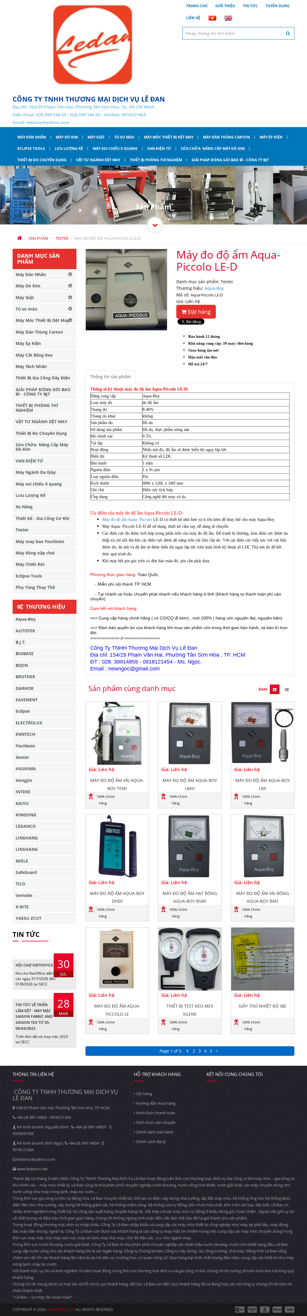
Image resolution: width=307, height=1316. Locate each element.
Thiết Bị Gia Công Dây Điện (43, 378)
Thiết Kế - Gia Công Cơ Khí (42, 518)
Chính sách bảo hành (154, 1132)
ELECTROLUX (29, 723)
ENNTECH (25, 734)
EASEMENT (27, 700)
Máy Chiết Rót (30, 564)
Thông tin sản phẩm (110, 376)
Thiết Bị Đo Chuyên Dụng (42, 159)
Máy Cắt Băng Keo (34, 355)
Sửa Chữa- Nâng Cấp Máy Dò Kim (213, 148)
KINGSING (26, 815)
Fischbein (25, 746)
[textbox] (238, 33)
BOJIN (22, 665)
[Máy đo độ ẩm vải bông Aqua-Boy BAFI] (262, 846)
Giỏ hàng (143, 1093)
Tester (22, 530)
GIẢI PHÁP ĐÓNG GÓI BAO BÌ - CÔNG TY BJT (230, 159)
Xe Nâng (24, 506)
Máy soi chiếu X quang (115, 148)
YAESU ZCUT (28, 918)
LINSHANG (27, 838)
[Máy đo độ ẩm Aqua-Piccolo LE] (117, 959)
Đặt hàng (198, 311)
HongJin (24, 780)
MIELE (22, 861)
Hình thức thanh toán (155, 1112)
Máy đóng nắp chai (35, 553)
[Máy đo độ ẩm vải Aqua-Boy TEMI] (117, 733)
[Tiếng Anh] (228, 18)
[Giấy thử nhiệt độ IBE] (262, 959)
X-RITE (22, 907)
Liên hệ (193, 17)
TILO (20, 884)
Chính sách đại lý (150, 1141)
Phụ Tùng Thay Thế (35, 587)
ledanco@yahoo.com (48, 122)
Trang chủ (196, 5)
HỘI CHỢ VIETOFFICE (34, 965)
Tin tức (250, 5)
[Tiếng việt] (212, 18)
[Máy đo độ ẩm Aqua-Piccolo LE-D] (126, 290)
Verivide (24, 895)
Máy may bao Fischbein (40, 541)
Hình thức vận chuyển (155, 1122)
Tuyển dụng (278, 5)
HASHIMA (26, 768)
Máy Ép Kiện (271, 137)
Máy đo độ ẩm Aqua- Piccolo (127, 519)
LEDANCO (26, 826)
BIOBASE (25, 653)
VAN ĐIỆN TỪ (159, 148)
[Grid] (274, 689)
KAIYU (22, 803)
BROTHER (25, 676)
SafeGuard (26, 872)
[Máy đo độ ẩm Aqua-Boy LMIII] (190, 733)
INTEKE (23, 792)
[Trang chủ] (93, 45)
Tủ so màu (124, 137)
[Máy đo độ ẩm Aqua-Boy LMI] (262, 733)
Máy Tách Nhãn (31, 366)
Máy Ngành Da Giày (36, 472)
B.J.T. (20, 642)
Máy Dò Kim (67, 137)
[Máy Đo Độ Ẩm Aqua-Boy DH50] (117, 846)
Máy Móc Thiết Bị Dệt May (168, 137)
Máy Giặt (96, 137)
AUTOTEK (25, 631)
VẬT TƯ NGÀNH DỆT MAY (98, 159)
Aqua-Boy (214, 288)
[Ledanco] (155, 225)
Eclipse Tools (31, 148)
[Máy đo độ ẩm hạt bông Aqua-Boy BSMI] (190, 846)
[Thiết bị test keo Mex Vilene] (190, 959)
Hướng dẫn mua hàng (155, 1103)
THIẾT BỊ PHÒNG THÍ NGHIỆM (156, 159)
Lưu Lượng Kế (69, 148)
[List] (286, 689)
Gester (22, 757)
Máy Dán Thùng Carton (226, 137)
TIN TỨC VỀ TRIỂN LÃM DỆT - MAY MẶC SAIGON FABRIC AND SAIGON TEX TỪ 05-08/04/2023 (34, 1016)
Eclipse (23, 711)
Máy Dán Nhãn (31, 137)
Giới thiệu (225, 5)
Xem (262, 689)
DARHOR (25, 688)
